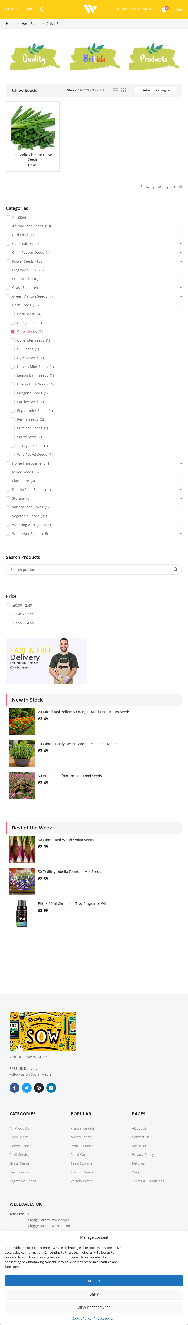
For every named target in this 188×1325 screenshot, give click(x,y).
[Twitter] (27, 1088)
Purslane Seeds (29, 428)
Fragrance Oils (24, 270)
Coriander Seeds (30, 340)
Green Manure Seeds (29, 296)
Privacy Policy (143, 1154)
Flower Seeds (23, 261)
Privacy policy (104, 1318)
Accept (94, 1280)
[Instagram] (39, 1088)
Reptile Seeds (82, 1145)
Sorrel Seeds (27, 437)
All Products (19, 1128)
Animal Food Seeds (27, 226)
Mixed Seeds (22, 472)
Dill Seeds (25, 349)
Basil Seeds (26, 314)
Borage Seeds (28, 322)
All (102, 90)
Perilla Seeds (27, 419)
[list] (115, 90)
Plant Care (20, 480)
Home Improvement (28, 463)
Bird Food (20, 235)
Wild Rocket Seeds (32, 454)
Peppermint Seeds (32, 410)
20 (87, 90)
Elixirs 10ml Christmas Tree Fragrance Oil (72, 903)
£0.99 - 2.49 (22, 605)
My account (141, 1145)
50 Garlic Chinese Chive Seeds (32, 157)
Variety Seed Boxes (27, 507)
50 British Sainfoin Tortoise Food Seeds (70, 775)
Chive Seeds (27, 331)
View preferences (94, 1307)
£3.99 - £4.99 (23, 622)
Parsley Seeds (28, 401)
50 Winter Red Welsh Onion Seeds (66, 839)
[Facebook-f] (14, 1088)
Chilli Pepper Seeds (28, 252)
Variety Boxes (82, 1181)
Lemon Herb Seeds (32, 384)
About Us (139, 1128)
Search (175, 569)
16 (80, 90)
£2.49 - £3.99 (23, 614)
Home (10, 23)
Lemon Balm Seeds (32, 375)
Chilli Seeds (19, 1137)
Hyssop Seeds (28, 357)
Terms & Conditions (148, 1181)
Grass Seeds (22, 287)
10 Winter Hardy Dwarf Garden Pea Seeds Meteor (78, 743)
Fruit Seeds (21, 278)
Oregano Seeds (29, 393)
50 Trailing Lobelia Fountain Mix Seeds (69, 871)
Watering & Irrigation (29, 524)
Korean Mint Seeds (32, 366)
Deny (94, 1294)
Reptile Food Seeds (27, 489)
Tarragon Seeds (29, 445)
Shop (136, 1172)
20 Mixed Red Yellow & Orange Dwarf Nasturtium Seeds (84, 711)
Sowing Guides (83, 1172)
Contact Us (141, 1137)
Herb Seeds (31, 23)
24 (94, 90)
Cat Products (22, 243)
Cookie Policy (81, 1318)
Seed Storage (81, 1163)
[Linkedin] (51, 1088)
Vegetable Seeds (25, 516)
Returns (138, 1163)
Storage (18, 498)
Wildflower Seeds (26, 533)
